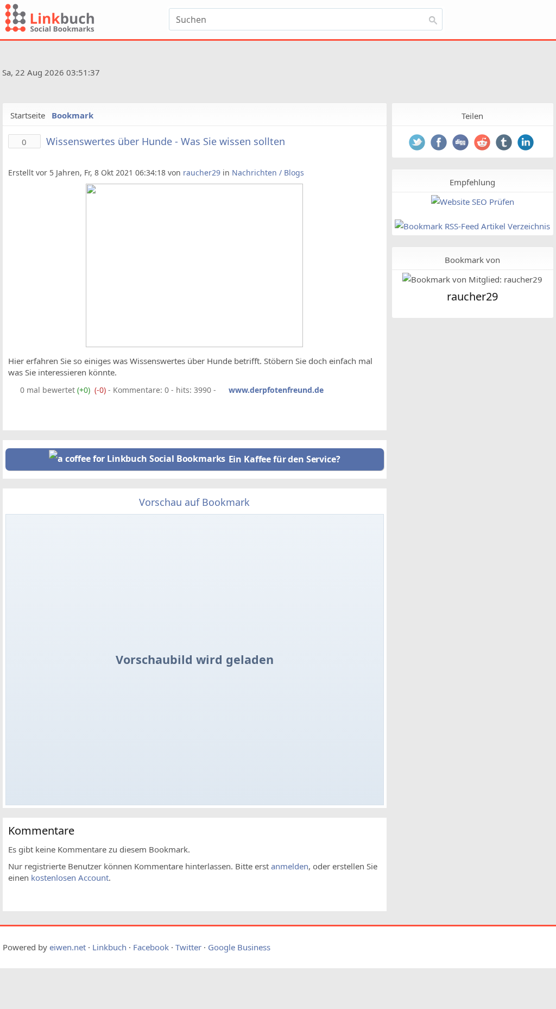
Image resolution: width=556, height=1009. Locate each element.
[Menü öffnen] (472, 23)
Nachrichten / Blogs (268, 172)
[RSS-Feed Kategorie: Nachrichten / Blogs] (13, 390)
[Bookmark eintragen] (534, 23)
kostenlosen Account (70, 877)
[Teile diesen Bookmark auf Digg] (461, 143)
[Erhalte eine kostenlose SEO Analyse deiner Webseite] (473, 202)
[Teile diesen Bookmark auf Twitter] (418, 143)
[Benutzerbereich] (512, 23)
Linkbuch (109, 947)
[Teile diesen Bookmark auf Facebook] (440, 143)
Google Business (239, 947)
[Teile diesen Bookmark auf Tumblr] (505, 143)
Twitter (188, 947)
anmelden (289, 866)
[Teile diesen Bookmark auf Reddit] (483, 143)
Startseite (27, 115)
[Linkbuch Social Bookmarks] (83, 19)
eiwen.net (67, 947)
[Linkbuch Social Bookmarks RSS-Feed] (528, 74)
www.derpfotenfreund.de (276, 390)
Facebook (151, 947)
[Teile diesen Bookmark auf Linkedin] (526, 143)
